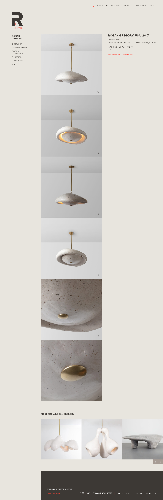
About (152, 6)
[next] (160, 461)
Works (127, 6)
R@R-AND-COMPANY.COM (146, 493)
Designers (116, 6)
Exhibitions (102, 6)
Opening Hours (54, 493)
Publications (140, 6)
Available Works (19, 48)
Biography (17, 44)
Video (14, 64)
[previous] (155, 461)
